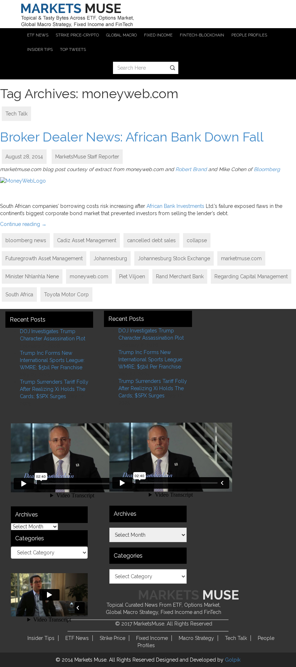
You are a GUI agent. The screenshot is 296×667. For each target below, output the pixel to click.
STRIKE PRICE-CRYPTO (77, 35)
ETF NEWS (37, 35)
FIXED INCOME (158, 35)
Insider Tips (41, 638)
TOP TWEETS (73, 49)
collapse (197, 240)
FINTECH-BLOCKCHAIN (202, 35)
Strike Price (112, 638)
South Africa (19, 294)
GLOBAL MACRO (121, 35)
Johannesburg (110, 258)
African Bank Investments (175, 206)
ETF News (77, 638)
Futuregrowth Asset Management (44, 258)
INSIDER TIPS (40, 49)
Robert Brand (191, 169)
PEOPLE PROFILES (249, 35)
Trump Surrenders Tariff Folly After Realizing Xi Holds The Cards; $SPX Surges (54, 389)
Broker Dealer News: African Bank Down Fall (132, 136)
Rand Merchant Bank (180, 276)
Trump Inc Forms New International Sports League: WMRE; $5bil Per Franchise (52, 360)
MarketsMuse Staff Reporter (87, 157)
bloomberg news (25, 240)
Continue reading (23, 224)
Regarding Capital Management (251, 276)
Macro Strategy (196, 638)
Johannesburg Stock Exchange (174, 258)
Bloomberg (267, 169)
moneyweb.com (89, 276)
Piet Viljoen (132, 276)
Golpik (232, 660)
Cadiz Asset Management (86, 240)
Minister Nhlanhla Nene (32, 276)
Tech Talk (16, 114)
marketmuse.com (241, 258)
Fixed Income (152, 638)
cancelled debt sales (151, 240)
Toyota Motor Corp (66, 294)
